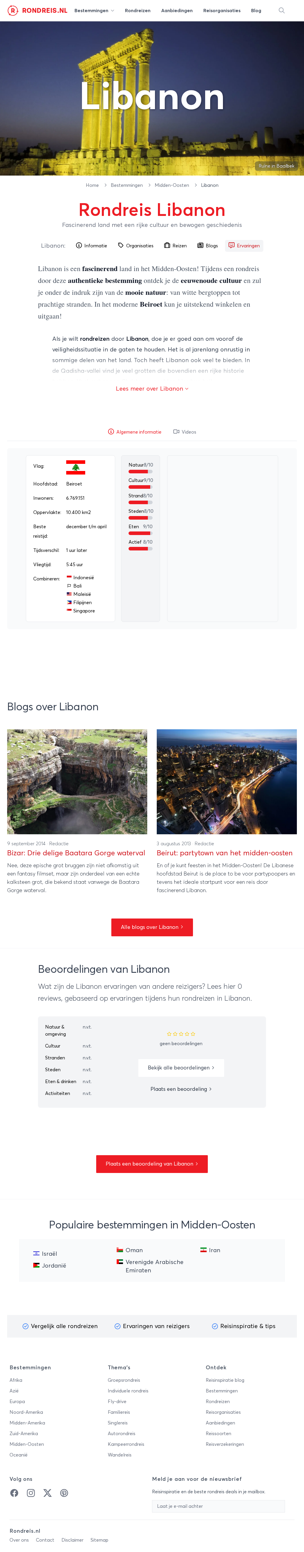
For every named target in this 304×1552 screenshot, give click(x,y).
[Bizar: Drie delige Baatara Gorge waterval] (77, 781)
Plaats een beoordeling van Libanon (150, 1164)
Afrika (16, 1380)
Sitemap (99, 1540)
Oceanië (19, 1455)
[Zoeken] (282, 10)
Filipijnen (82, 602)
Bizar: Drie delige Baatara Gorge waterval (76, 853)
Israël (49, 1254)
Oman (134, 1250)
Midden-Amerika (27, 1423)
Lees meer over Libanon (150, 389)
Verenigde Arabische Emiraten (154, 1266)
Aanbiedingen (220, 1423)
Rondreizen (218, 1401)
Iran (214, 1250)
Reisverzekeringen (225, 1444)
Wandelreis (120, 1455)
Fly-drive (117, 1401)
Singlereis (118, 1423)
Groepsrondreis (124, 1380)
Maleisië (82, 594)
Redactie (59, 843)
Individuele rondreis (128, 1391)
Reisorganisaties (223, 1412)
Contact (45, 1540)
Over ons (19, 1540)
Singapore (84, 611)
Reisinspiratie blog (225, 1380)
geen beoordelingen (181, 1043)
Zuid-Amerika (24, 1433)
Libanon (52, 246)
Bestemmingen (127, 185)
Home (93, 185)
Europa (17, 1401)
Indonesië (83, 577)
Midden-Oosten (172, 185)
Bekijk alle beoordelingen (179, 1068)
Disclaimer (72, 1540)
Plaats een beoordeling (179, 1089)
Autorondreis (121, 1433)
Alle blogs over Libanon (150, 927)
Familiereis (119, 1412)
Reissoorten (218, 1433)
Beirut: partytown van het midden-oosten (225, 853)
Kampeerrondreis (126, 1444)
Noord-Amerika (26, 1412)
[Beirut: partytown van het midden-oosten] (227, 781)
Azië (14, 1391)
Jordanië (54, 1266)
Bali (77, 586)
